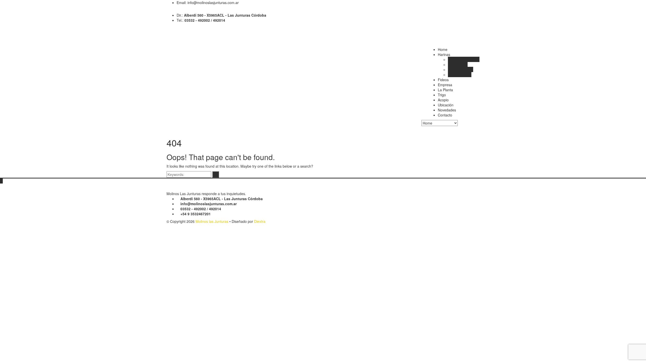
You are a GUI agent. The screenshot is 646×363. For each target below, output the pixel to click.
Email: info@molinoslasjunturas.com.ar (208, 2)
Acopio (443, 99)
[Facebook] (168, 10)
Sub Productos (459, 74)
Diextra (259, 221)
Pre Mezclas (458, 64)
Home (442, 49)
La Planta (445, 89)
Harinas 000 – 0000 (463, 59)
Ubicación (445, 104)
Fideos (443, 79)
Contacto (445, 114)
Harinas (444, 54)
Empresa (445, 84)
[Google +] (171, 10)
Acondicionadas (460, 69)
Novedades (447, 109)
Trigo (442, 94)
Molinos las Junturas (212, 221)
